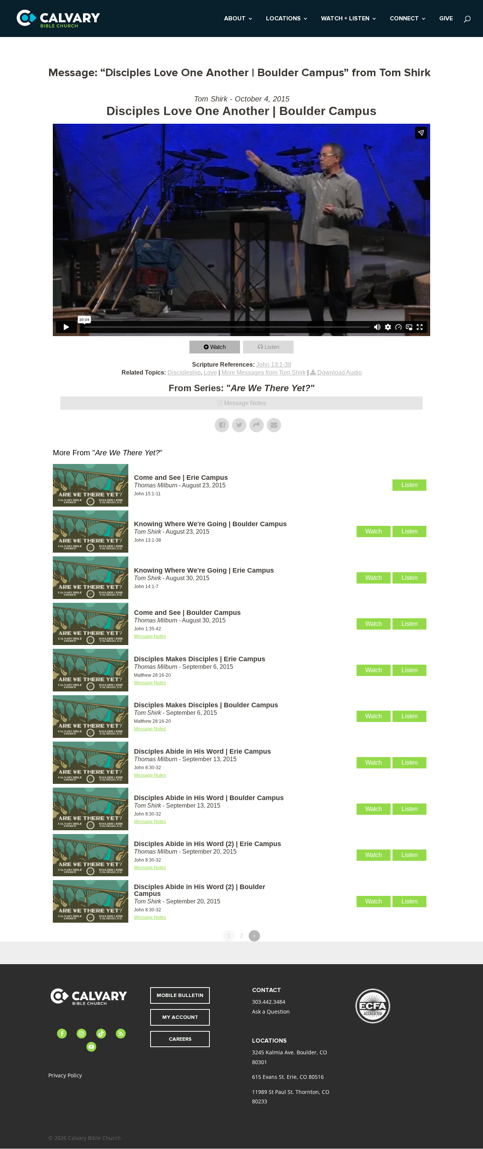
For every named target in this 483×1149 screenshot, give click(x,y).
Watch (218, 347)
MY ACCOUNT (180, 1017)
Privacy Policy (65, 1075)
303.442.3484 (268, 1001)
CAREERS (180, 1039)
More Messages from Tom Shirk (264, 372)
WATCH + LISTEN (345, 19)
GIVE (446, 19)
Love (210, 372)
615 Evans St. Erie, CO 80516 (288, 1076)
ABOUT (235, 19)
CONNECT (404, 19)
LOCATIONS (283, 19)
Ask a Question (271, 1011)
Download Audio (339, 372)
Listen (272, 347)
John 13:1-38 (273, 364)
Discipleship (184, 372)
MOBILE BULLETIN (180, 995)
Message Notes (245, 403)
